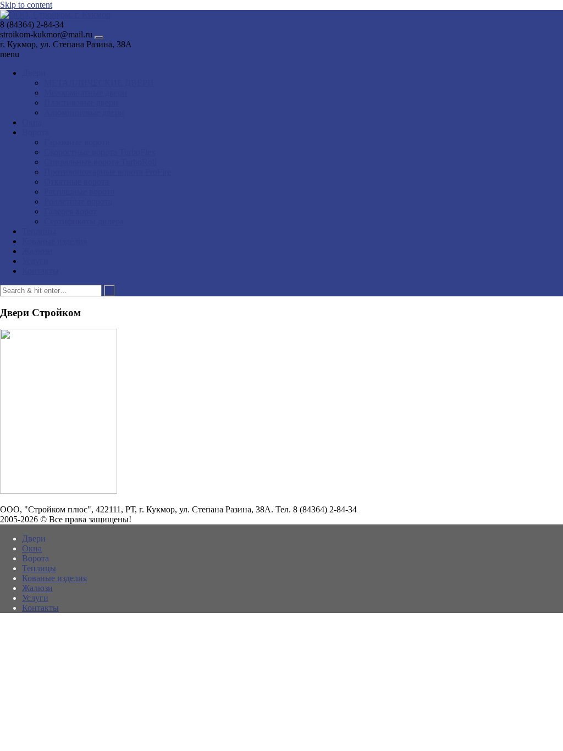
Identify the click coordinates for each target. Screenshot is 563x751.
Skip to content (26, 4)
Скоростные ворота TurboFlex (100, 152)
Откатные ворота (76, 181)
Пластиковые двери (81, 102)
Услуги (35, 261)
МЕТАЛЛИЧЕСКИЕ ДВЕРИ (99, 82)
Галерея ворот (70, 211)
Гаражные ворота (76, 142)
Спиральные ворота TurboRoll (100, 162)
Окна (32, 122)
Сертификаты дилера (84, 221)
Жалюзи (37, 251)
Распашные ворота (79, 191)
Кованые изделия (54, 241)
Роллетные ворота (78, 201)
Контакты (40, 270)
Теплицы (39, 231)
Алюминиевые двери (84, 112)
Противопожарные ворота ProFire (107, 171)
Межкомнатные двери (85, 92)
